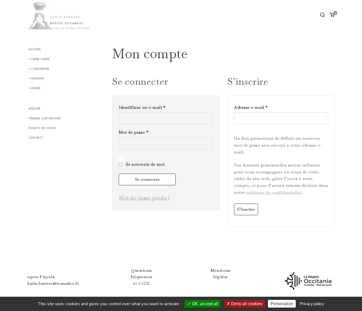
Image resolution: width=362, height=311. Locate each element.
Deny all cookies (246, 303)
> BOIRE (35, 88)
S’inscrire (246, 209)
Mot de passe (135, 132)
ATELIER (35, 108)
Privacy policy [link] (312, 303)
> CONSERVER (39, 69)
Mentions (220, 270)
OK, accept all (204, 303)
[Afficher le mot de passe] (121, 158)
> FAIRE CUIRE (39, 59)
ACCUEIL (35, 49)
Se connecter (147, 179)
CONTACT (36, 137)
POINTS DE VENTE (42, 128)
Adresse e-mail (252, 107)
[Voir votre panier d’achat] (332, 14)
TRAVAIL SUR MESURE (45, 118)
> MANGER (36, 78)
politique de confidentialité (274, 192)
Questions (141, 270)
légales (220, 277)
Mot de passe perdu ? (144, 197)
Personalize (282, 303)
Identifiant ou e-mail (144, 107)
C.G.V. (144, 283)
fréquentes (141, 277)
